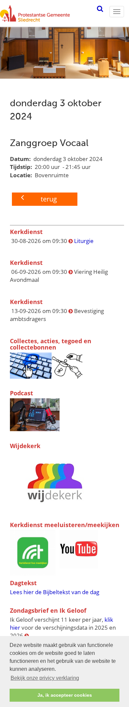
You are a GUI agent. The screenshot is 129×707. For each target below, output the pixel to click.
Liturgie (84, 241)
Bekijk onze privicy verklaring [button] (45, 678)
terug (49, 199)
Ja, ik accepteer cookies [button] (64, 695)
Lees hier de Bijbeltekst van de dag (54, 592)
